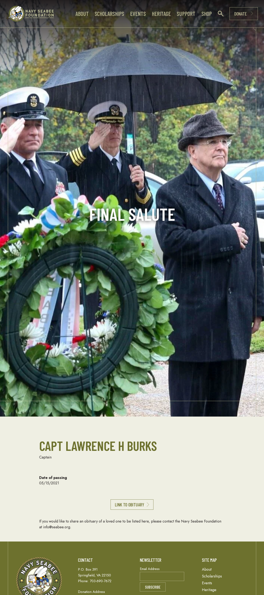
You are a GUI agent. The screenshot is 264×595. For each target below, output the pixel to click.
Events (138, 14)
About (82, 14)
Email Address (150, 568)
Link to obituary (129, 504)
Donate (240, 14)
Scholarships (109, 14)
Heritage (161, 14)
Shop (207, 14)
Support (186, 14)
